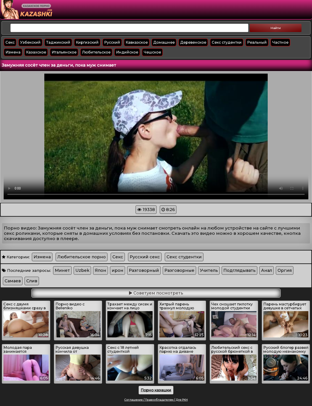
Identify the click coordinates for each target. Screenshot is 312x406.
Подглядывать (239, 270)
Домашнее (164, 42)
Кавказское (137, 42)
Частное (280, 42)
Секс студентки (227, 42)
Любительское (96, 52)
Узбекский (30, 42)
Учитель (209, 270)
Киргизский (87, 42)
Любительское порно (81, 256)
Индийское (127, 52)
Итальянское (64, 52)
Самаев (13, 280)
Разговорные (179, 270)
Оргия (285, 270)
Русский (112, 42)
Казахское (36, 52)
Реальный (257, 42)
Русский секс (145, 256)
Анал (266, 270)
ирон (117, 270)
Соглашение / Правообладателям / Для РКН (156, 399)
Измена (13, 52)
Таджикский (58, 42)
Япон (100, 270)
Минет (62, 270)
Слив (31, 280)
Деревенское (193, 42)
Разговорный (144, 270)
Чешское (152, 52)
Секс (10, 42)
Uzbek (82, 270)
